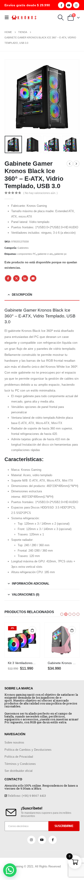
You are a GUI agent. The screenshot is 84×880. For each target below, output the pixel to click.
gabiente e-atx (45, 254)
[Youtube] (69, 5)
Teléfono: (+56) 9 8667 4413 (26, 796)
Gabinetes (23, 247)
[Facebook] (61, 5)
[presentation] (10, 96)
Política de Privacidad (18, 756)
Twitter (16, 278)
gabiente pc (60, 254)
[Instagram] (76, 5)
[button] (62, 614)
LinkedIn (24, 278)
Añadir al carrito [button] (32, 630)
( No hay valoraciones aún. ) (40, 193)
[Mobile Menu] (8, 17)
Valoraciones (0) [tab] (25, 594)
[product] (62, 640)
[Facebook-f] (52, 840)
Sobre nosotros (14, 742)
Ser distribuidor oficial (18, 770)
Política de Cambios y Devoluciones (28, 749)
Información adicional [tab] (30, 583)
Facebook (8, 278)
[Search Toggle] (60, 17)
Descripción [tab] (22, 294)
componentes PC (26, 254)
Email (33, 278)
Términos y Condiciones (20, 764)
